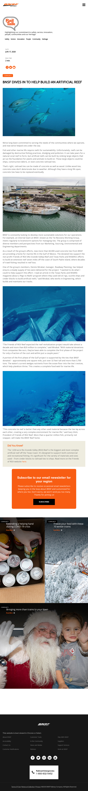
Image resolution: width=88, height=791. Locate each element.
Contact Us (6, 745)
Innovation (21, 39)
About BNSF (7, 737)
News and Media (36, 745)
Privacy (38, 787)
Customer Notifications (11, 749)
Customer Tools (36, 737)
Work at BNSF (63, 749)
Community (36, 39)
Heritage (45, 39)
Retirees (33, 749)
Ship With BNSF (63, 737)
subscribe (44, 502)
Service (13, 39)
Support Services (63, 745)
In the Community (36, 741)
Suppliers (61, 741)
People (28, 39)
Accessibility (7, 741)
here (24, 461)
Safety (7, 39)
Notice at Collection (28, 787)
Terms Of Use (16, 787)
